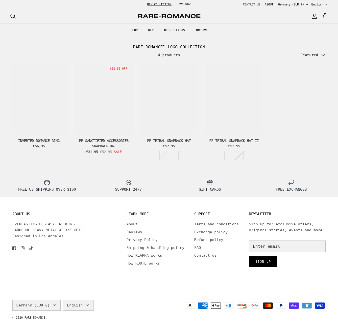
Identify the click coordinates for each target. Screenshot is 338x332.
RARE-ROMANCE (34, 317)
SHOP (134, 30)
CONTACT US (251, 4)
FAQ (197, 247)
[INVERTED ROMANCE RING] (39, 99)
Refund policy (208, 240)
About (132, 224)
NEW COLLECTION (159, 4)
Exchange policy (211, 232)
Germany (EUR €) (291, 4)
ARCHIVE (201, 30)
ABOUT (269, 4)
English (317, 4)
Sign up (263, 261)
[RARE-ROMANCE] (169, 16)
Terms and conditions (216, 224)
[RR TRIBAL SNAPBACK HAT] (169, 99)
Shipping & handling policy (155, 247)
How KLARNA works (144, 255)
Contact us (205, 255)
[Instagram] (22, 248)
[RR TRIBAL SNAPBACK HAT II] (234, 99)
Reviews (134, 232)
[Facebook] (14, 248)
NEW (150, 30)
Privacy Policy (142, 240)
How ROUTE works (143, 263)
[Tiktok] (31, 248)
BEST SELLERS (174, 30)
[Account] (313, 16)
